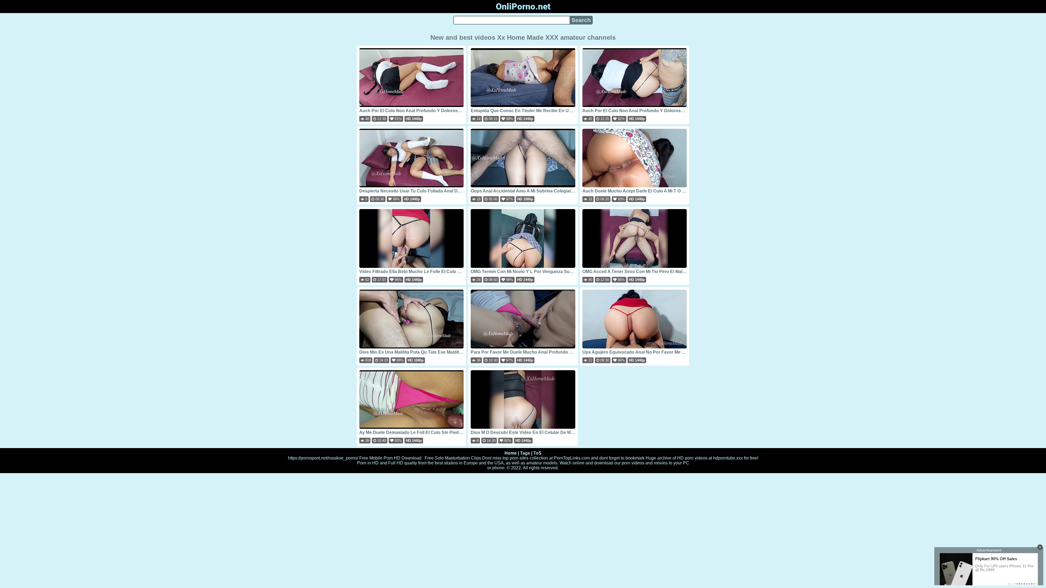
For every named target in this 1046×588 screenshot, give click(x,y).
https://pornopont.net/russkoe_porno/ (323, 458)
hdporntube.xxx (728, 458)
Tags (525, 453)
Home (510, 453)
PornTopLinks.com (572, 458)
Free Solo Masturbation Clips (453, 458)
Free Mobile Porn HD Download (390, 458)
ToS (537, 453)
